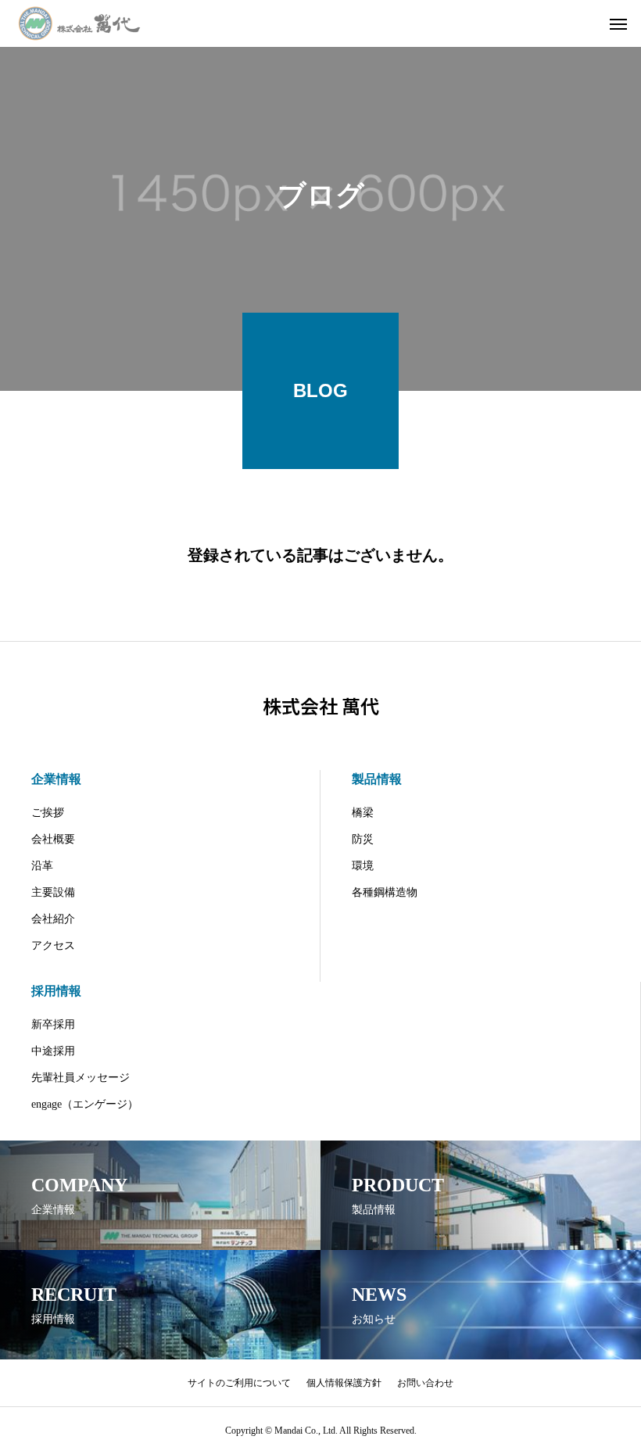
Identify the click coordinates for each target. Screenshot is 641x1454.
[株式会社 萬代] (79, 23)
